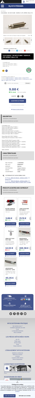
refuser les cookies (25, 395)
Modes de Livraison (17, 354)
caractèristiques (13, 118)
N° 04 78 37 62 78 (24, 306)
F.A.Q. (17, 329)
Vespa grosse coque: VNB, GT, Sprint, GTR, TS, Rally (18, 182)
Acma (17, 344)
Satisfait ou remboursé (17, 353)
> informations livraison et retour (17, 104)
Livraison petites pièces (17, 357)
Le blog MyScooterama (17, 331)
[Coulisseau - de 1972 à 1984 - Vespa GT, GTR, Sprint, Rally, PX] (17, 15)
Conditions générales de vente (17, 327)
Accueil (3, 11)
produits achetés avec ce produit (10, 121)
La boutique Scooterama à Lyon (17, 368)
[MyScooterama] (16, 6)
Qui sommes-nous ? (17, 326)
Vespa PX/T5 (26, 77)
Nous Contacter (17, 332)
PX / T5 (17, 339)
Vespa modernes (17, 346)
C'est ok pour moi (10, 395)
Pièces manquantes (17, 359)
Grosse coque (17, 342)
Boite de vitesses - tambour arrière (13, 77)
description (5, 118)
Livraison (17, 356)
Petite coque (17, 341)
